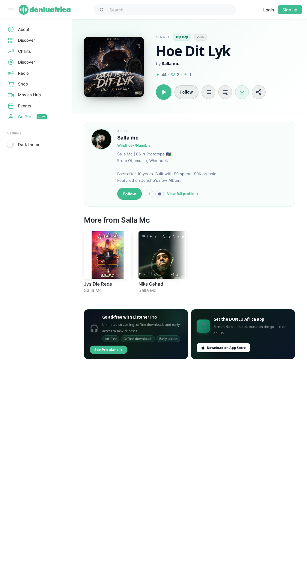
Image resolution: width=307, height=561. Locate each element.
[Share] (259, 92)
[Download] (242, 92)
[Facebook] (149, 194)
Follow (129, 193)
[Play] (163, 92)
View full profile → (182, 193)
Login (268, 9)
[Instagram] (159, 194)
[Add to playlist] (208, 92)
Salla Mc (135, 220)
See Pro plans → (108, 349)
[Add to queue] (225, 92)
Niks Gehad (151, 284)
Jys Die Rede (98, 284)
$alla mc (170, 63)
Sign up (289, 9)
